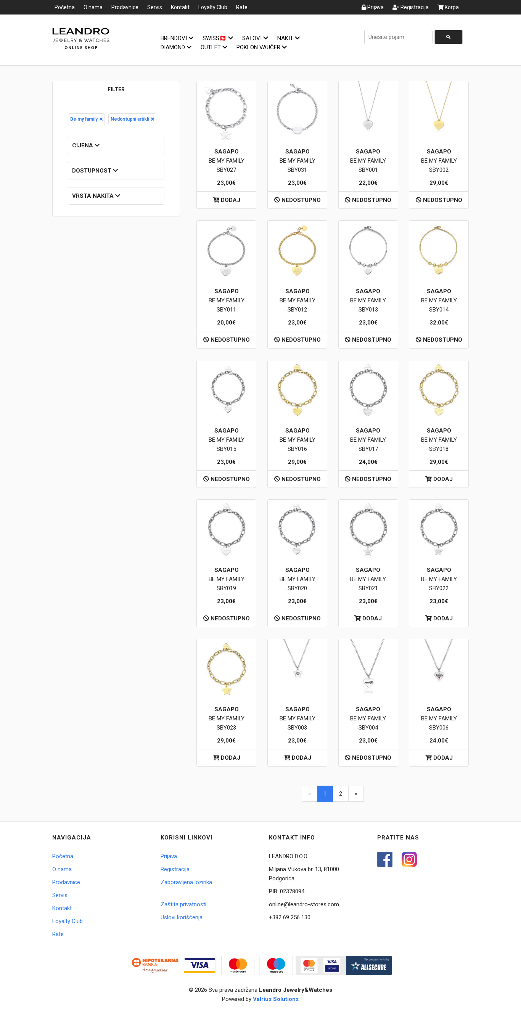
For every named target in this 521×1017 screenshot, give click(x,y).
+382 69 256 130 (289, 917)
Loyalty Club (212, 7)
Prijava (375, 7)
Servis (154, 7)
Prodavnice (124, 7)
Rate (242, 7)
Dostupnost (92, 170)
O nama (93, 7)
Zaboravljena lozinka (186, 882)
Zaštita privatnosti (183, 904)
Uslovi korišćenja (182, 917)
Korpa (451, 7)
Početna (65, 7)
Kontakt (180, 7)
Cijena (83, 145)
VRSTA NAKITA (93, 195)
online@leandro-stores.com (304, 904)
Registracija (414, 7)
